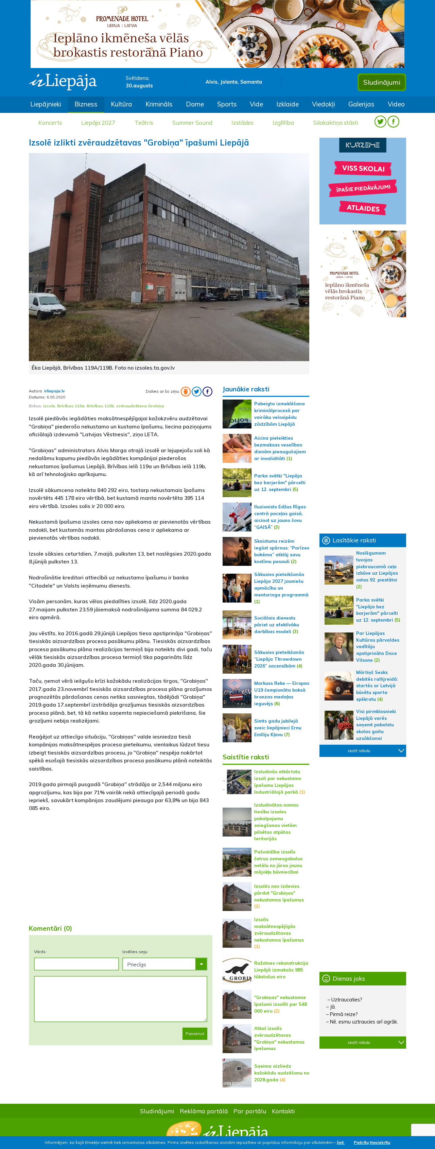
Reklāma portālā (204, 1111)
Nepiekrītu (380, 1142)
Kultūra (121, 104)
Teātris (144, 122)
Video (396, 104)
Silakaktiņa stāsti (335, 122)
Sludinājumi (381, 82)
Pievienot (195, 1033)
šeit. (341, 1142)
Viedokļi (323, 104)
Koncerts (50, 122)
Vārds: (40, 951)
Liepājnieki (45, 104)
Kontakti (283, 1111)
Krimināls (159, 104)
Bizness (86, 104)
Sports (227, 104)
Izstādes (242, 122)
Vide (256, 104)
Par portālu (249, 1111)
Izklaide (287, 104)
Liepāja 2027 (98, 122)
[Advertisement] (120, 865)
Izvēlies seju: (135, 951)
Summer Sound (192, 122)
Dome (195, 104)
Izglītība (283, 122)
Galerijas (361, 104)
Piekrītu (361, 1142)
